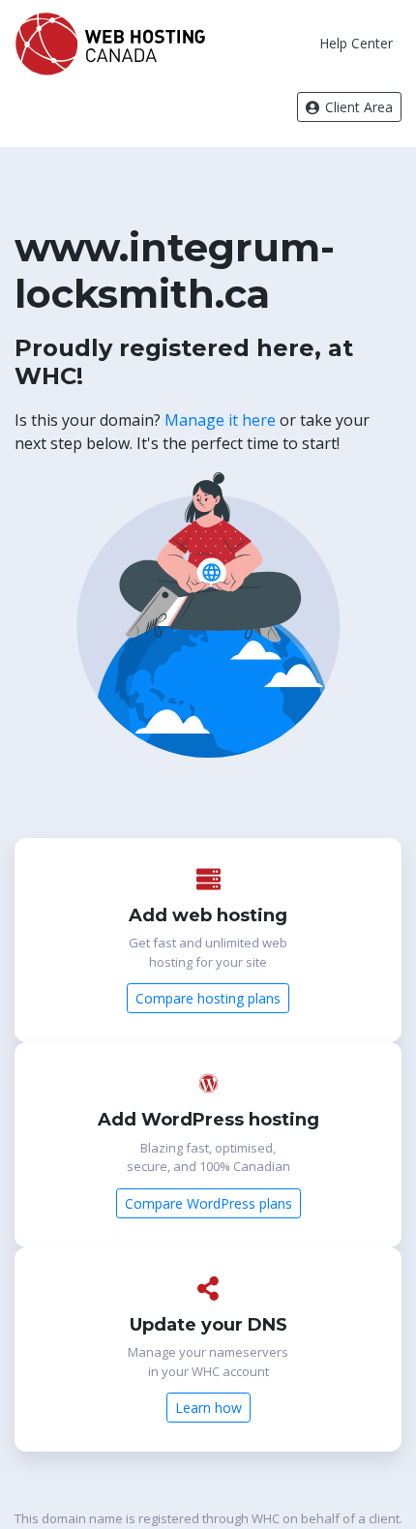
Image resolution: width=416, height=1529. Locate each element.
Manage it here (220, 420)
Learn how (208, 1407)
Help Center (356, 43)
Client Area (357, 107)
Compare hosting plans (208, 998)
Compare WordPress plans (208, 1203)
